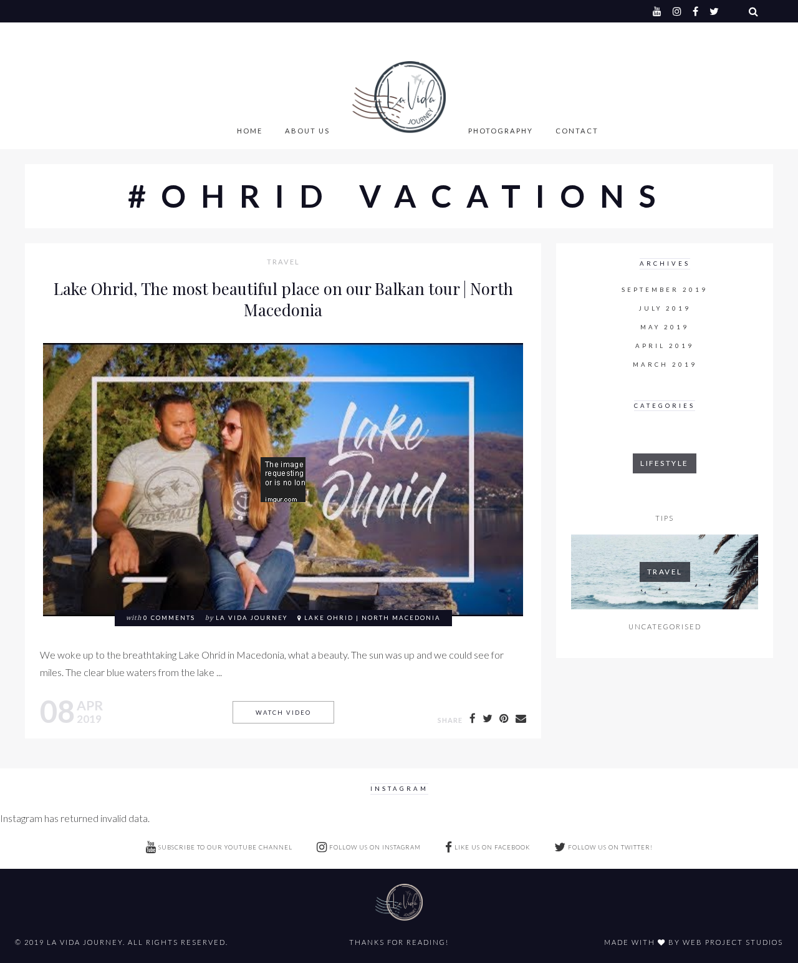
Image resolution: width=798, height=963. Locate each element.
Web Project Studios (733, 942)
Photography (500, 131)
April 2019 (664, 345)
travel (283, 262)
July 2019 (665, 308)
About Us (307, 131)
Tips (664, 518)
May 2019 (664, 327)
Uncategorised (664, 626)
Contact (576, 131)
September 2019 (665, 289)
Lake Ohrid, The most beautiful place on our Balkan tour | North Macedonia (283, 299)
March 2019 (665, 364)
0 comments (169, 617)
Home (249, 131)
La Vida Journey (251, 617)
